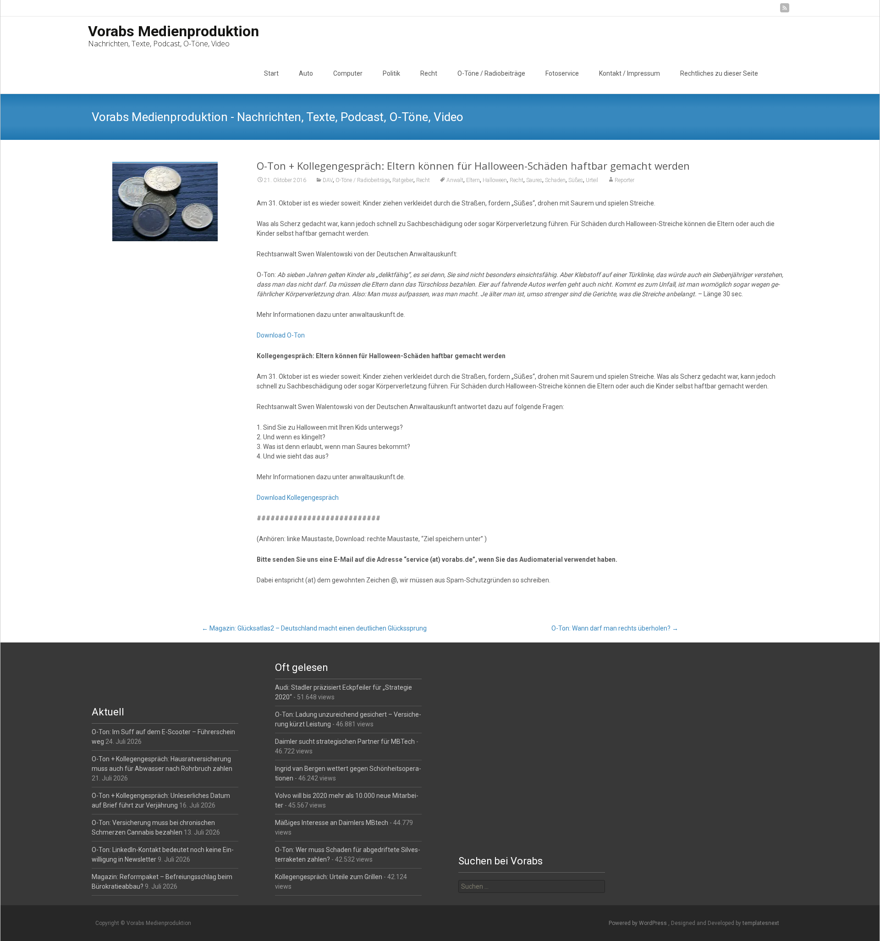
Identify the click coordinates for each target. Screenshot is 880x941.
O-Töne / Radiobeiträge (491, 73)
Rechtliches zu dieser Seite (719, 73)
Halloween (495, 180)
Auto (306, 73)
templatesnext (760, 923)
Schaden (555, 180)
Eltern (473, 180)
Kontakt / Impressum (629, 73)
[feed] (784, 11)
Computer (348, 73)
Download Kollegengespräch (298, 497)
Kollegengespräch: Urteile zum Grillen (328, 876)
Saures (534, 180)
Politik (391, 73)
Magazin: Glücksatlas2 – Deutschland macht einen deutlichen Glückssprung (314, 628)
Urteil (592, 180)
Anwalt (454, 180)
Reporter (624, 180)
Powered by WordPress (638, 923)
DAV (328, 180)
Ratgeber (402, 180)
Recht (428, 73)
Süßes (575, 180)
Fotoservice (562, 73)
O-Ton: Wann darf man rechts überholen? (614, 628)
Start (271, 73)
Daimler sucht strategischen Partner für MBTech (345, 741)
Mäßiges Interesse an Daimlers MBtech (331, 822)
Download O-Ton (281, 335)
